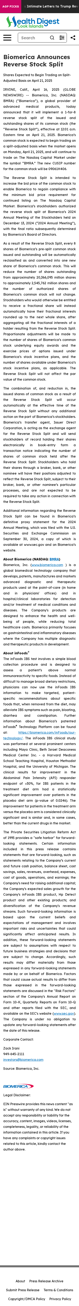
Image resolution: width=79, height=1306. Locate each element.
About (20, 1281)
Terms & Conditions (58, 1290)
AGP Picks (10, 6)
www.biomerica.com (47, 565)
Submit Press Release (23, 1290)
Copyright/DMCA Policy (26, 1299)
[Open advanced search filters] (62, 37)
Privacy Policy (60, 1299)
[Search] (52, 37)
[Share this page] (73, 38)
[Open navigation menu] (7, 38)
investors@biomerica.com (23, 1060)
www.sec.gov (64, 1013)
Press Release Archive (46, 1281)
